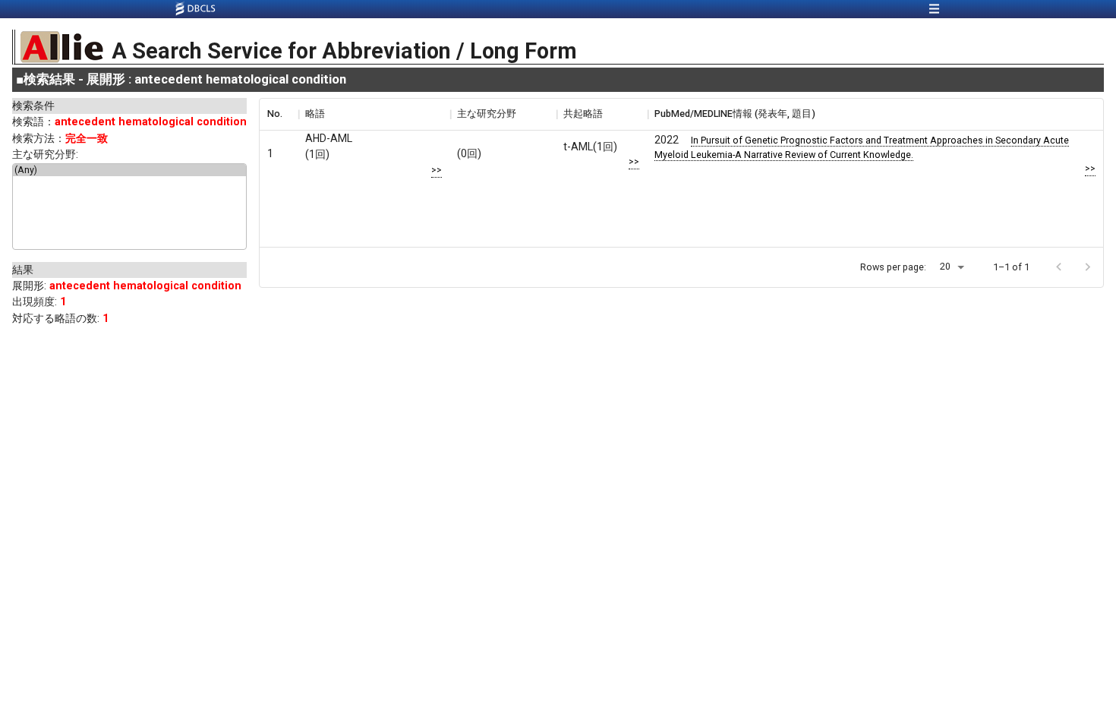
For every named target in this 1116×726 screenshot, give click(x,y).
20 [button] (945, 266)
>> (436, 169)
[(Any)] (129, 170)
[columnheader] (279, 114)
